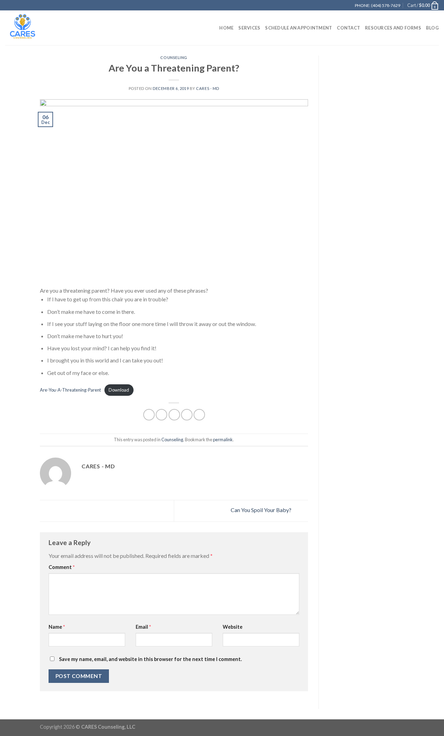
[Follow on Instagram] (333, 5)
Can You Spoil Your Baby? (261, 510)
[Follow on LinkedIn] (346, 5)
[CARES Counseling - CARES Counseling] (40, 27)
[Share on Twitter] (161, 414)
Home (226, 28)
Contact (348, 28)
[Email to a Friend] (174, 414)
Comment (62, 567)
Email (143, 627)
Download (119, 390)
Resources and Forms (393, 28)
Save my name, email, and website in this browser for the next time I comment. (150, 659)
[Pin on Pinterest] (187, 414)
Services (249, 28)
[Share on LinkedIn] (199, 414)
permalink (223, 439)
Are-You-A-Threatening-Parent (70, 390)
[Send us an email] (339, 5)
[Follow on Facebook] (326, 5)
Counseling (173, 57)
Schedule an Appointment (298, 28)
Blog (432, 28)
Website (232, 627)
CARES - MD (207, 88)
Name (57, 627)
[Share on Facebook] (149, 414)
